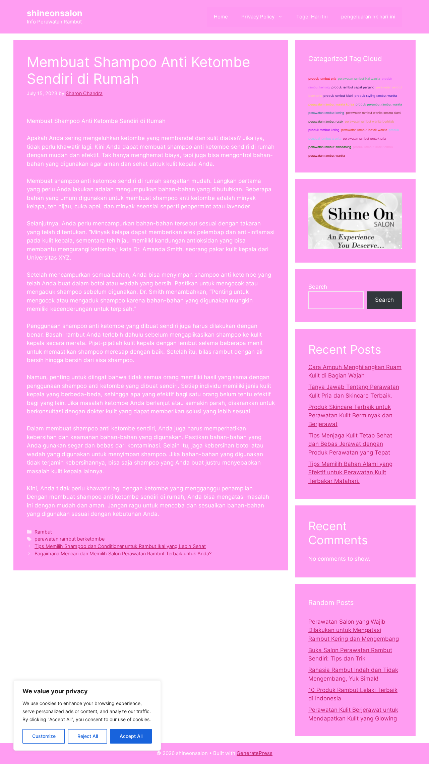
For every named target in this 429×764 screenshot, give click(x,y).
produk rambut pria (322, 78)
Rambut (43, 532)
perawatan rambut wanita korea (331, 104)
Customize (44, 736)
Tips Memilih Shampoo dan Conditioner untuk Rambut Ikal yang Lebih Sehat (120, 546)
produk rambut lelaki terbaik (373, 147)
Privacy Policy (257, 16)
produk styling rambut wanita (376, 95)
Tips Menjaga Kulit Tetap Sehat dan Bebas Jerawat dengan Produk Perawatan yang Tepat (350, 444)
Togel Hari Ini (312, 16)
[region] (87, 715)
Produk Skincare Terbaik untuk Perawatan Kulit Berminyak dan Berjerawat (350, 415)
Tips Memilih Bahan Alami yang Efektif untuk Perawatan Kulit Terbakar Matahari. (350, 472)
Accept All (131, 736)
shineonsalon (54, 13)
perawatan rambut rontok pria (364, 138)
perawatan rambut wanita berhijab (369, 121)
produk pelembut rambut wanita (379, 104)
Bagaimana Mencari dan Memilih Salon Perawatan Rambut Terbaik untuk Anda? (123, 553)
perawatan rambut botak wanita (364, 130)
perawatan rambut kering (326, 113)
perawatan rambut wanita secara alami (373, 113)
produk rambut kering (324, 130)
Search (317, 286)
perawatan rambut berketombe (70, 539)
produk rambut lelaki (338, 95)
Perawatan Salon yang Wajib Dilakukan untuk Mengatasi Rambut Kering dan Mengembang (353, 630)
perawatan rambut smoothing (329, 147)
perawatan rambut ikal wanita (359, 78)
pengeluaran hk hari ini (368, 16)
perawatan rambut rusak (325, 121)
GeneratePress (254, 753)
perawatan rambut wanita (326, 155)
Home (221, 16)
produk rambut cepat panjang (352, 87)
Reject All (87, 736)
